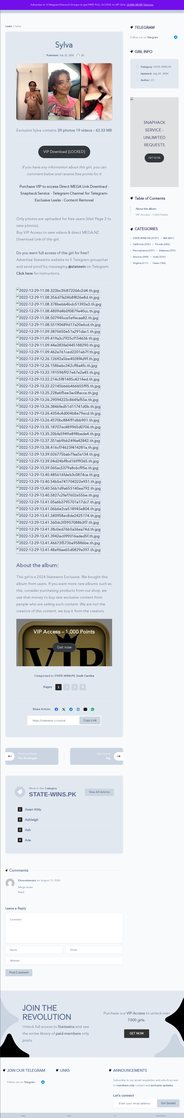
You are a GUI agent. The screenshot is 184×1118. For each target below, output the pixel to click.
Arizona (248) (141, 256)
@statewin (77, 267)
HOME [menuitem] (23, 1116)
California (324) (142, 244)
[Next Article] (96, 756)
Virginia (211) (140, 263)
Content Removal (79, 200)
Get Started (168, 1103)
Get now (64, 647)
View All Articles (99, 792)
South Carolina (85, 676)
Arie (28, 840)
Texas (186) (159, 263)
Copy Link (89, 720)
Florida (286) (162, 244)
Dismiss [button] (148, 4)
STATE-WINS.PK (65, 676)
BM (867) (168, 238)
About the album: (146, 209)
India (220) (159, 256)
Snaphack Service (35, 193)
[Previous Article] (31, 756)
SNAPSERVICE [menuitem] (161, 1116)
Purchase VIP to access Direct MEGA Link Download (63, 187)
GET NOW (154, 157)
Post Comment (18, 972)
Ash (28, 830)
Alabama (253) (167, 250)
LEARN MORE (135, 4)
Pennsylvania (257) (144, 250)
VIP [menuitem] (115, 1116)
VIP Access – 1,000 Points (152, 214)
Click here (24, 273)
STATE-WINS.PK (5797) (146, 238)
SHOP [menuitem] (69, 1116)
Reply (21, 892)
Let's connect (123, 1095)
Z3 (152, 80)
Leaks (8, 26)
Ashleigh (31, 820)
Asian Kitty (33, 809)
